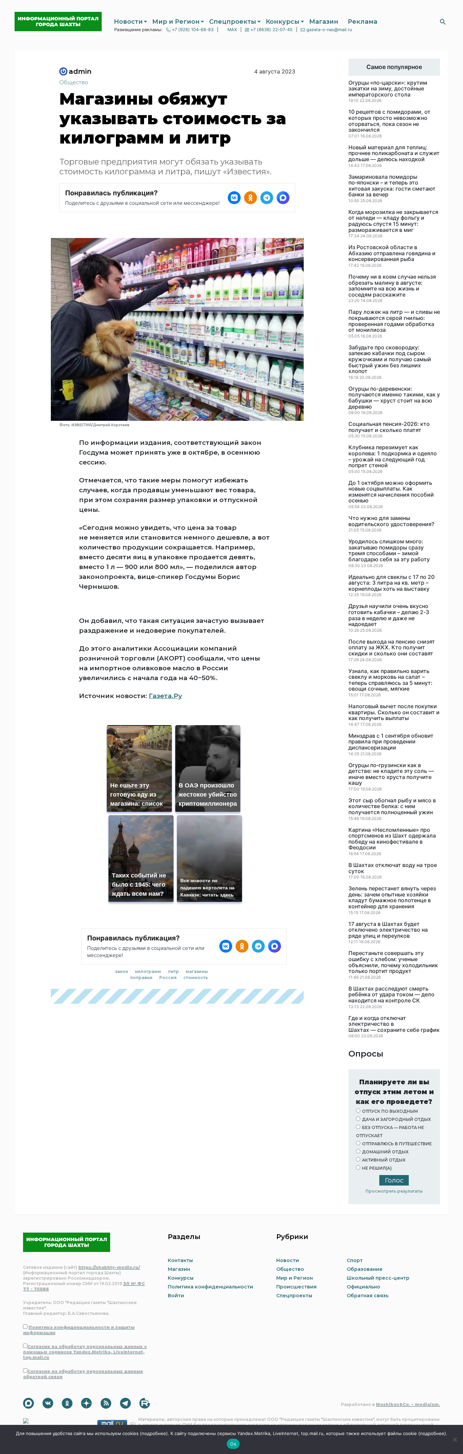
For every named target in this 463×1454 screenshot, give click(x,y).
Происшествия (296, 1287)
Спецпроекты (232, 21)
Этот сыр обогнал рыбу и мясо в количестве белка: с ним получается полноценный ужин (392, 807)
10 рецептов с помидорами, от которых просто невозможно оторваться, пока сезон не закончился (389, 121)
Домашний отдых (385, 1151)
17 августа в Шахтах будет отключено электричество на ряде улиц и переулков (388, 930)
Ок (233, 1444)
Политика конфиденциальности (210, 1287)
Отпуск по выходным (390, 1111)
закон (121, 971)
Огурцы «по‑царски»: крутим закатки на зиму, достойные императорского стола (387, 89)
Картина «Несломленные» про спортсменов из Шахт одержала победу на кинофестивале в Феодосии (392, 839)
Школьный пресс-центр (378, 1278)
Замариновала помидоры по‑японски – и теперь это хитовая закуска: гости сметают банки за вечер (392, 186)
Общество (73, 82)
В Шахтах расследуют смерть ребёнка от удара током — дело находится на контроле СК (391, 995)
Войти (176, 1296)
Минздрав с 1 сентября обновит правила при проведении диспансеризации (391, 742)
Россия (168, 977)
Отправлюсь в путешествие (397, 1143)
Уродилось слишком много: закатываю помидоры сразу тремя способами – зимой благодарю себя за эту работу (389, 550)
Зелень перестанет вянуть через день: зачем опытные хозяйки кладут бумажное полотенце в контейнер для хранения (392, 897)
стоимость (195, 977)
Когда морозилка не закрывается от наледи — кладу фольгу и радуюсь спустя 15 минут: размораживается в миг (393, 221)
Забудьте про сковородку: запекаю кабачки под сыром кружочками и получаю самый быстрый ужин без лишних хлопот (389, 359)
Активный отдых (383, 1160)
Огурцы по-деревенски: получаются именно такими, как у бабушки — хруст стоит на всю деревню (394, 398)
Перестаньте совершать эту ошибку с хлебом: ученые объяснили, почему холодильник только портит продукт (393, 962)
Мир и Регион (176, 21)
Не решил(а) (377, 1168)
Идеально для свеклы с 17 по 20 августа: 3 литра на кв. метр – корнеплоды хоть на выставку (391, 583)
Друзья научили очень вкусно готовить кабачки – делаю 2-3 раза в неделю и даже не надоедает (388, 615)
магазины (197, 971)
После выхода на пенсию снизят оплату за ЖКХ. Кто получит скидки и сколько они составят (391, 648)
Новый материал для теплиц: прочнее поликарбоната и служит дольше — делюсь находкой (394, 153)
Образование (365, 1269)
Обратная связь (367, 1296)
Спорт (355, 1260)
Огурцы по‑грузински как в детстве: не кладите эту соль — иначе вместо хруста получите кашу (391, 774)
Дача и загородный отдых (396, 1119)
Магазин (323, 21)
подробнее (154, 1433)
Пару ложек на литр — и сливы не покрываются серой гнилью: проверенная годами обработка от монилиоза (394, 321)
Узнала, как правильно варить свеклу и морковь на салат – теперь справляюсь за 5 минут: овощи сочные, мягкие (390, 680)
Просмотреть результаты (394, 1191)
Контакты (180, 1260)
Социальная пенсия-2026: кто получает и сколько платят (389, 427)
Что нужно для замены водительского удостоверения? (391, 521)
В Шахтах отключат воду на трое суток (392, 868)
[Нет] (454, 1439)
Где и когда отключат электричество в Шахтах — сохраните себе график (394, 1024)
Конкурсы (283, 21)
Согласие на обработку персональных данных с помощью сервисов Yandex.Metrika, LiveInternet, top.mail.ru (85, 1352)
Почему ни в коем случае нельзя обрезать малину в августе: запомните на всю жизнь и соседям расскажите (392, 286)
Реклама (362, 21)
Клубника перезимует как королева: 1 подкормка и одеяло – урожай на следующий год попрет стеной (392, 456)
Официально (363, 1287)
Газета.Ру (165, 696)
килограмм (148, 971)
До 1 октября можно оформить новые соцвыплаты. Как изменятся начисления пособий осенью (391, 492)
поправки (141, 977)
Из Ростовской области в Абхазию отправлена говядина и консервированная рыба (392, 253)
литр (173, 971)
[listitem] (234, 197)
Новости (128, 21)
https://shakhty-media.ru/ (109, 1267)
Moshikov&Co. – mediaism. (408, 1404)
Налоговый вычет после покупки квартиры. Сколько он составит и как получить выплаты (394, 712)
